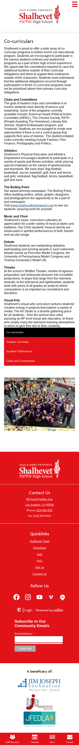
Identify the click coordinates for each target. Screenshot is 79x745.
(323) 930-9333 (44, 510)
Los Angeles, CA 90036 (40, 504)
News (52, 742)
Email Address (24, 634)
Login (25, 610)
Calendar (35, 742)
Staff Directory (13, 742)
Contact (69, 742)
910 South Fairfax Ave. (39, 499)
